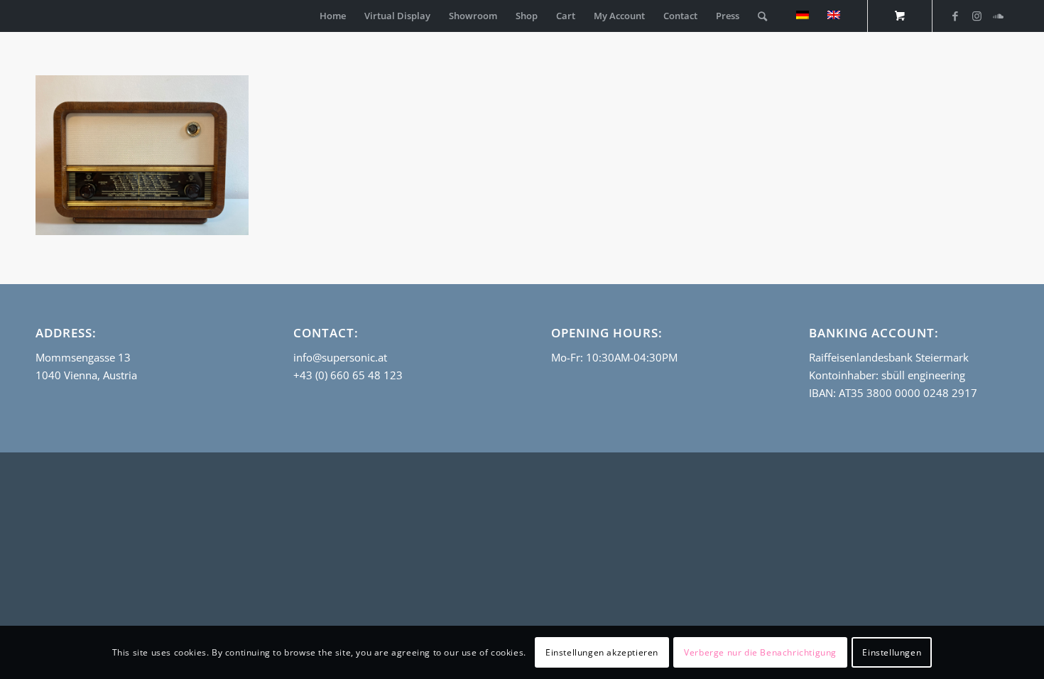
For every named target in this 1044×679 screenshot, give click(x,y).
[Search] (762, 16)
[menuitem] (332, 16)
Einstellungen (891, 652)
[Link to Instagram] (976, 15)
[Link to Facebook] (955, 15)
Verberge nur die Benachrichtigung (760, 652)
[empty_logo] (39, 16)
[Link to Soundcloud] (997, 15)
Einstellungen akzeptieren (601, 652)
